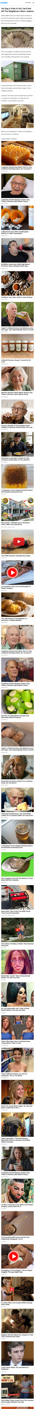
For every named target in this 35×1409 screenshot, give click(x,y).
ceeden (3, 2)
